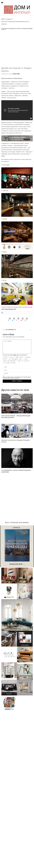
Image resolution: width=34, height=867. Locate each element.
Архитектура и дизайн (7, 28)
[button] (32, 545)
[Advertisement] (17, 49)
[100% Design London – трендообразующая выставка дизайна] (17, 403)
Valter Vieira (16, 73)
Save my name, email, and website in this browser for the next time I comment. (17, 378)
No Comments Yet (11, 329)
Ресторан (17, 28)
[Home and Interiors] (5, 5)
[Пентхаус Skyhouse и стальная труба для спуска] (17, 431)
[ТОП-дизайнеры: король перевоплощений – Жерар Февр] (17, 458)
